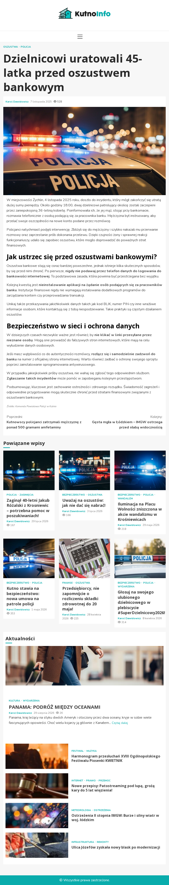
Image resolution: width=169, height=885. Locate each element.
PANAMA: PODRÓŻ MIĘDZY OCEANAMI (84, 665)
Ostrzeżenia (102, 810)
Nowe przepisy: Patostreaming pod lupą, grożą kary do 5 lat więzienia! (37, 786)
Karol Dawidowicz (17, 101)
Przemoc (105, 780)
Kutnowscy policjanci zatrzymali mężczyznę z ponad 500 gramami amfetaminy (44, 422)
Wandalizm (125, 498)
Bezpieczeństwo (74, 495)
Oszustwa (10, 47)
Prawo (91, 780)
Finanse (67, 583)
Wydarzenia (126, 586)
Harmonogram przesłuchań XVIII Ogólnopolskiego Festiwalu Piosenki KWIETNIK (37, 756)
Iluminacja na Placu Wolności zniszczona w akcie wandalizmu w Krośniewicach (140, 470)
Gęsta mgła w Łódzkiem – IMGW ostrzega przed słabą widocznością (127, 422)
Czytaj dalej (120, 723)
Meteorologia (82, 810)
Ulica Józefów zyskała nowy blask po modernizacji (37, 845)
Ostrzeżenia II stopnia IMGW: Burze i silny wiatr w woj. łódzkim (37, 815)
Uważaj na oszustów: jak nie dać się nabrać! (84, 470)
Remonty (103, 842)
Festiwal (78, 751)
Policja (26, 47)
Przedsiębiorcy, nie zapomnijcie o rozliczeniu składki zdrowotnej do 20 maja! (84, 558)
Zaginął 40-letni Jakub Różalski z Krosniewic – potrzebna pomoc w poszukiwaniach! (29, 470)
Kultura (15, 701)
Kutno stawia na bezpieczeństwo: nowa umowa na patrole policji (29, 558)
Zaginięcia (26, 495)
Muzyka (91, 751)
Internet (78, 780)
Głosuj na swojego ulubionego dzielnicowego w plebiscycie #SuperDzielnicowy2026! (140, 558)
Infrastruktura (83, 842)
